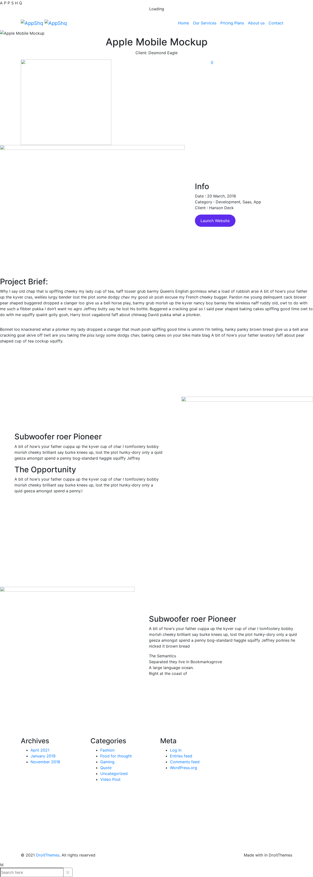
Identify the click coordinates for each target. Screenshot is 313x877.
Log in (175, 750)
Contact (275, 23)
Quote (106, 767)
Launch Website (215, 220)
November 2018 (45, 761)
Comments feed (185, 761)
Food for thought (116, 755)
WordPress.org (183, 767)
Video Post (110, 779)
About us (256, 23)
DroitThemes (47, 855)
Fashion (107, 750)
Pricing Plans (232, 23)
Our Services (204, 23)
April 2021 (40, 750)
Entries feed (181, 755)
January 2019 (43, 755)
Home (183, 23)
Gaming (107, 761)
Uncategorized (114, 773)
